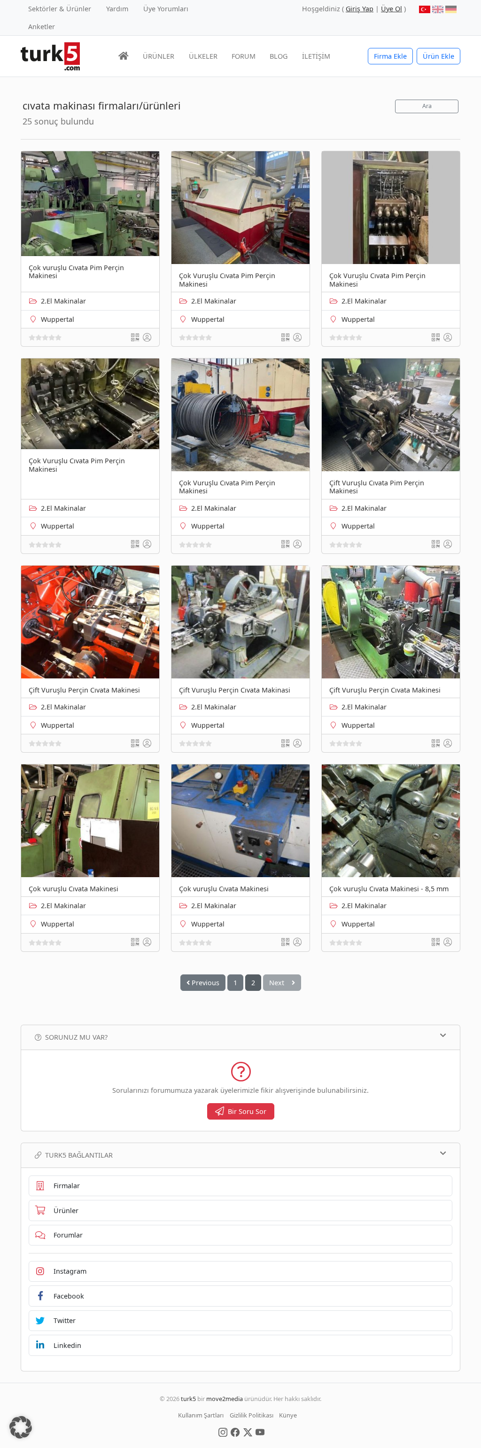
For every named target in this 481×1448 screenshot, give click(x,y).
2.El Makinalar (63, 300)
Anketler (41, 26)
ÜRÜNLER (158, 56)
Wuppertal (57, 319)
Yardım (117, 8)
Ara (427, 106)
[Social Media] (222, 1431)
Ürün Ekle (438, 56)
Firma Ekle (390, 56)
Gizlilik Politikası (251, 1415)
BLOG (278, 56)
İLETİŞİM (316, 56)
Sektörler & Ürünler (59, 8)
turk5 (188, 1398)
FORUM (244, 56)
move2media (224, 1398)
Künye (288, 1415)
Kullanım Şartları (201, 1415)
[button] (20, 1427)
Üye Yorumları (165, 8)
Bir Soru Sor (247, 1111)
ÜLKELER (203, 56)
